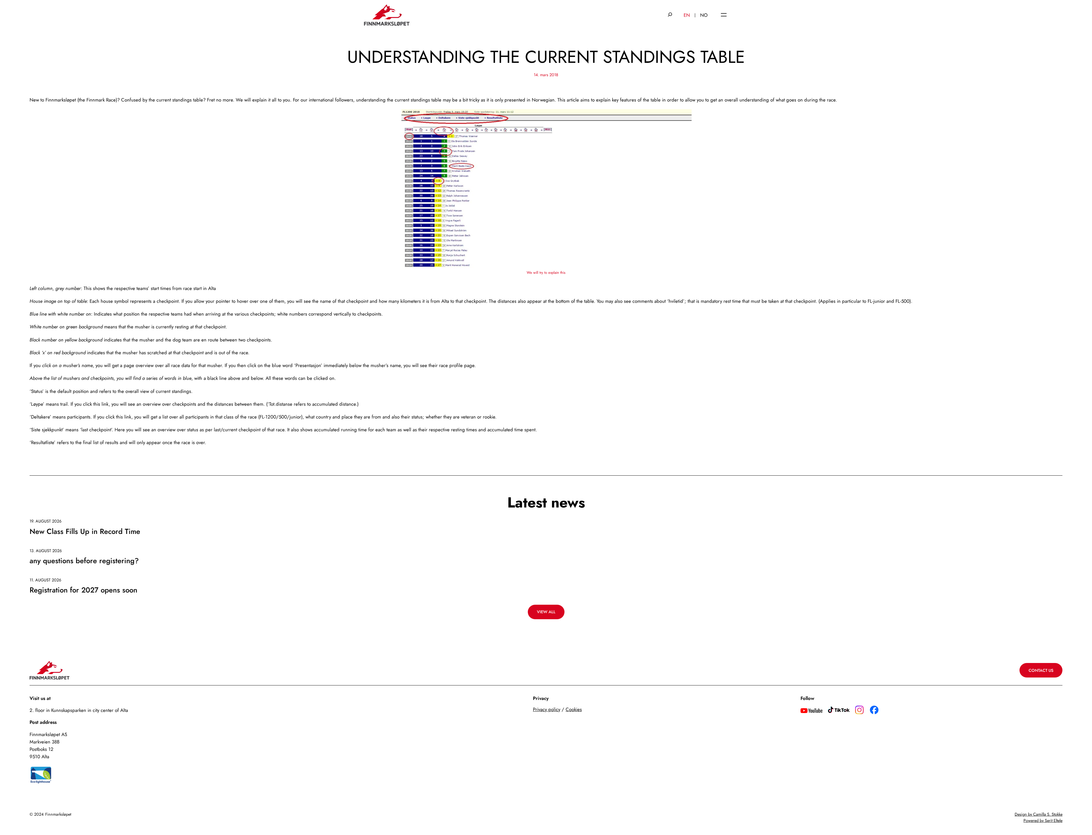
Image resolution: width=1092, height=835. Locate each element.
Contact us (1041, 670)
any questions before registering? (84, 561)
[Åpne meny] (723, 15)
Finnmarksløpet (58, 814)
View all (546, 612)
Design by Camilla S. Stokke (1038, 814)
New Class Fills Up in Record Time (85, 531)
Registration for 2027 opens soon (83, 590)
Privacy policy (546, 709)
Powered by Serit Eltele (1042, 820)
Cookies (574, 709)
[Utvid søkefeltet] (670, 15)
